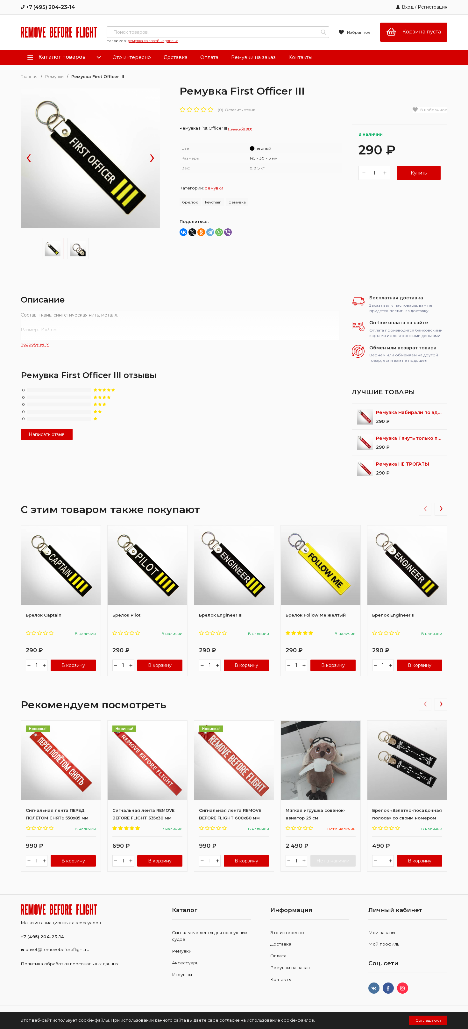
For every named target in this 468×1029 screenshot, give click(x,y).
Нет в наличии (333, 861)
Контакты (300, 57)
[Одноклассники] (201, 232)
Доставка (176, 57)
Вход (408, 7)
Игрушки (182, 974)
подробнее (33, 344)
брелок (190, 202)
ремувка (237, 202)
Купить (419, 173)
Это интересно (132, 57)
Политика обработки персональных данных (69, 963)
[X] (192, 232)
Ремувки (54, 77)
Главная (29, 77)
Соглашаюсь (428, 1020)
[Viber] (228, 232)
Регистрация (432, 7)
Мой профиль (383, 944)
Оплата (209, 57)
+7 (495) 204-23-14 (50, 7)
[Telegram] (210, 232)
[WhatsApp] (219, 232)
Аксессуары (185, 962)
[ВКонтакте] (183, 232)
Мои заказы (381, 932)
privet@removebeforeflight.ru (57, 949)
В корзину (73, 665)
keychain (213, 202)
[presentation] (29, 159)
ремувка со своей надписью (153, 41)
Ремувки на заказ (253, 57)
